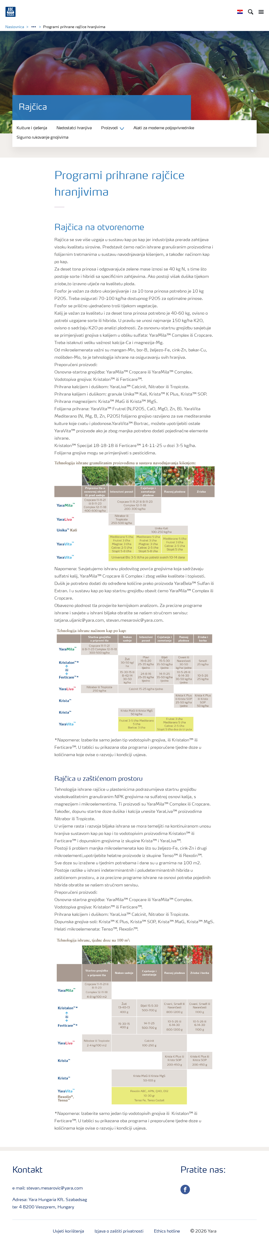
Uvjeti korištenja (68, 1231)
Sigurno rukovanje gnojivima (42, 138)
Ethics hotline (167, 1231)
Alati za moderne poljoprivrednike (163, 128)
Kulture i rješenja (32, 128)
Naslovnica (14, 27)
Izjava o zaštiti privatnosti (119, 1231)
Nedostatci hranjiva (74, 128)
